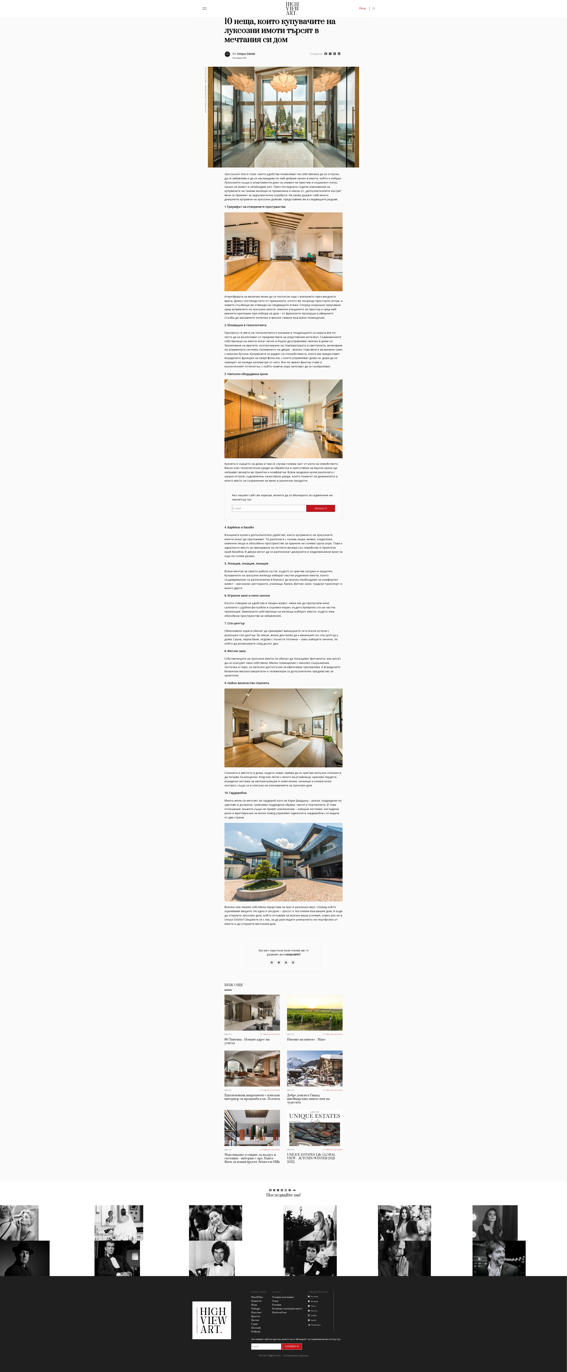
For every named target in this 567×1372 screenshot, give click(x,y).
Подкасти (256, 1301)
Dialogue (255, 1308)
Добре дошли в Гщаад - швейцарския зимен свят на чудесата (308, 1098)
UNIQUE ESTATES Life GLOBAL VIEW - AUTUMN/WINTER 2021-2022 (311, 1158)
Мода (254, 1305)
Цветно (255, 1320)
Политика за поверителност (287, 1308)
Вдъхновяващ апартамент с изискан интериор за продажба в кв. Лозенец (252, 1097)
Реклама (276, 1305)
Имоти (228, 1034)
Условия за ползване (283, 1297)
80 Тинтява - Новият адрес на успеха (246, 1041)
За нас (275, 1301)
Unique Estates (246, 54)
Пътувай (256, 1328)
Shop (362, 8)
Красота (255, 1316)
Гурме (254, 1324)
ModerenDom (279, 1312)
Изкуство (256, 1312)
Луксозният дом (235, 174)
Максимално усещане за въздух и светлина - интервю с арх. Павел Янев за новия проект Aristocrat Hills (252, 1158)
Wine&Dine (257, 1297)
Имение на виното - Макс (306, 1040)
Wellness (255, 1331)
